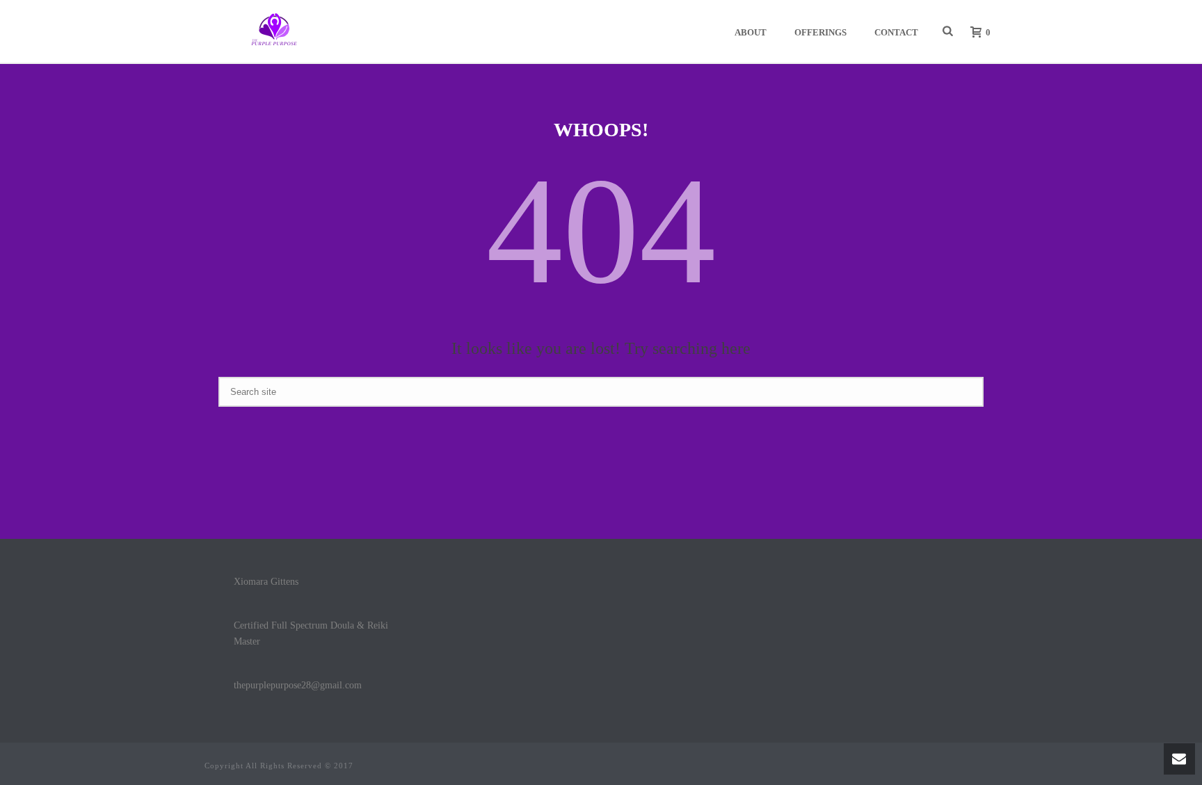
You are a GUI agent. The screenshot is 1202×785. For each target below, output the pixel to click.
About (751, 32)
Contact (896, 32)
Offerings (820, 32)
